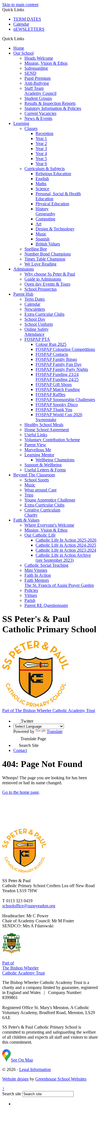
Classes (31, 128)
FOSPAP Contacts (52, 354)
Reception (44, 133)
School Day (34, 319)
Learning (21, 123)
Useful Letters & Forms (45, 469)
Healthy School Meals (43, 424)
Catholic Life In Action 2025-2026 (66, 540)
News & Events (38, 118)
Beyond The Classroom (34, 474)
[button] (26, 38)
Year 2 (41, 143)
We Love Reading (40, 264)
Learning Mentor (39, 454)
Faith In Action (37, 575)
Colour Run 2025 (51, 344)
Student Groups (38, 98)
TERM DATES (27, 19)
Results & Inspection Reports (50, 103)
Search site (11, 1093)
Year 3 (41, 148)
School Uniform (38, 324)
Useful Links (35, 434)
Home (18, 48)
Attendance (34, 334)
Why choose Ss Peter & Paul (49, 274)
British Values (48, 244)
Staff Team (34, 88)
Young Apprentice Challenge (49, 500)
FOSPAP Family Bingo (56, 359)
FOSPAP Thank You (54, 409)
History (42, 208)
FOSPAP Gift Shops (54, 384)
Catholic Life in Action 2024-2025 (66, 545)
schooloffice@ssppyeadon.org (28, 905)
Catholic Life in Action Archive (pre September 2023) (63, 558)
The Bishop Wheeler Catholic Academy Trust (48, 710)
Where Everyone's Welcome (49, 525)
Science (42, 188)
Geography (45, 213)
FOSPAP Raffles (50, 394)
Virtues (30, 595)
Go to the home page (20, 792)
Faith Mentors (36, 580)
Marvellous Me (37, 449)
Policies (31, 590)
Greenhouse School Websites (60, 1079)
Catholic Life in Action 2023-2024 (66, 550)
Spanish (42, 239)
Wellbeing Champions (55, 459)
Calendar (21, 24)
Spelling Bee (35, 249)
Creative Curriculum (42, 510)
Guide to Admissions (42, 279)
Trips (28, 495)
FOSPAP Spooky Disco (57, 404)
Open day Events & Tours (47, 284)
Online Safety (36, 329)
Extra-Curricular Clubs (44, 314)
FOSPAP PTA (37, 339)
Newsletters (34, 309)
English (42, 178)
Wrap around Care (40, 490)
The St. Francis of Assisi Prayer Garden (59, 585)
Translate (54, 731)
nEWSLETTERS (28, 29)
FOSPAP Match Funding (58, 389)
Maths (41, 183)
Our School (23, 53)
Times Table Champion (44, 259)
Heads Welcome (38, 58)
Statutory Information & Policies (52, 108)
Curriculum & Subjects (44, 168)
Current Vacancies (40, 113)
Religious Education (53, 173)
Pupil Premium (37, 78)
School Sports (36, 479)
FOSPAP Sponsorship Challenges (65, 399)
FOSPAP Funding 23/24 (57, 374)
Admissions (23, 269)
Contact (20, 750)
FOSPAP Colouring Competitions (65, 349)
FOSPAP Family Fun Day (59, 364)
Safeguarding (36, 68)
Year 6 (41, 163)
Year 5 (41, 158)
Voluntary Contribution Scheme (52, 439)
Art (38, 223)
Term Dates (34, 299)
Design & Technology (55, 228)
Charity (31, 515)
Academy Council (40, 93)
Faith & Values (26, 520)
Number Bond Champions (47, 254)
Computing (45, 218)
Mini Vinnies (35, 570)
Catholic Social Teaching (46, 565)
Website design (15, 1079)
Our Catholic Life (40, 535)
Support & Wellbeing (43, 464)
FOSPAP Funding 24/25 (57, 379)
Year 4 (41, 153)
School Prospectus (40, 289)
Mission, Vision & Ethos (46, 63)
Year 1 (41, 138)
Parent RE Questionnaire (46, 605)
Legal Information (35, 1069)
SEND (30, 73)
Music (41, 233)
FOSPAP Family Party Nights (62, 369)
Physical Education (52, 203)
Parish (29, 600)
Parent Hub (23, 294)
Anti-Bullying (36, 83)
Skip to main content (20, 4)
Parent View (35, 444)
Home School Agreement (46, 429)
